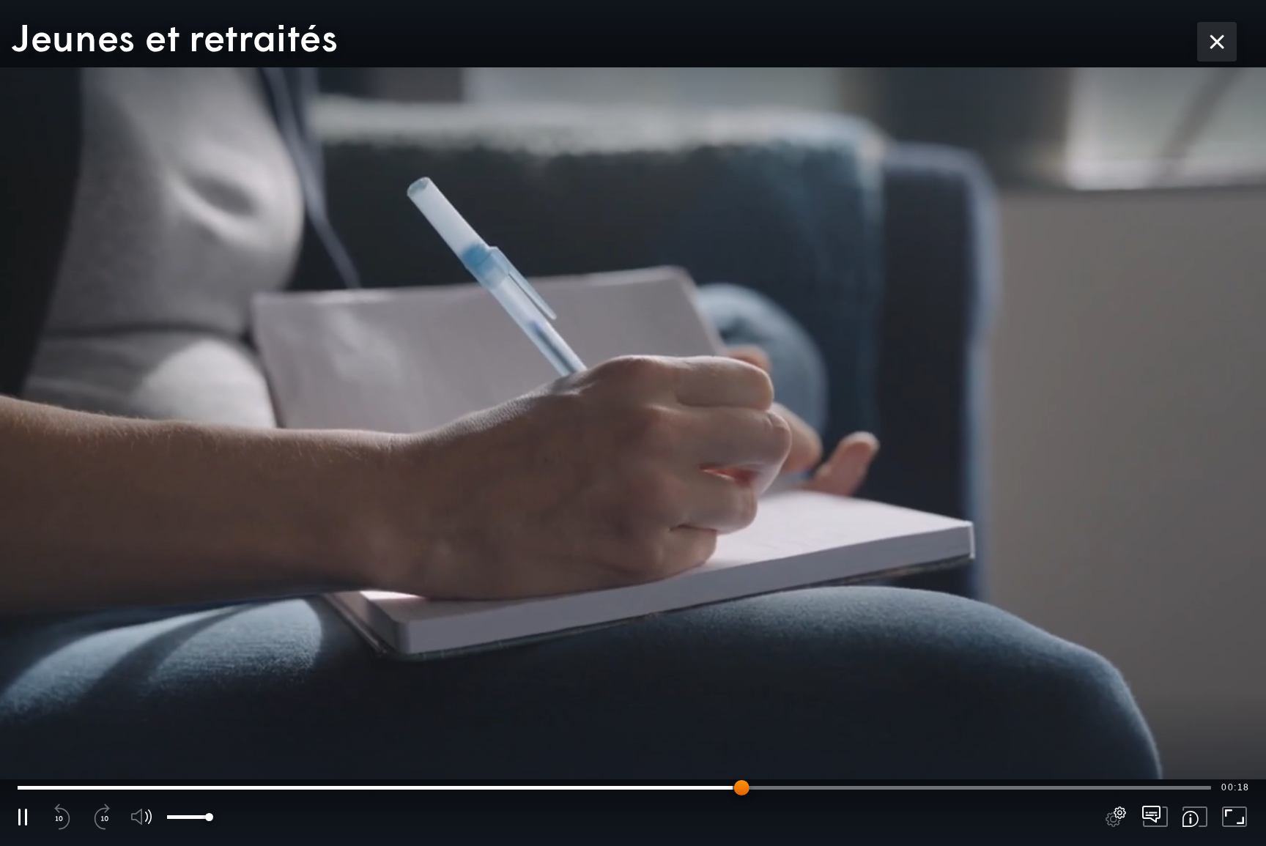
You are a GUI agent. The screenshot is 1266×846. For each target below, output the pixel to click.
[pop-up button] (1116, 816)
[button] (633, 423)
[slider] (614, 787)
